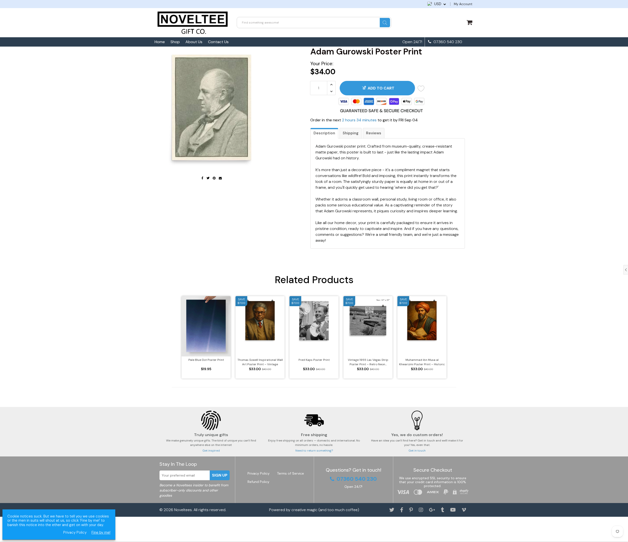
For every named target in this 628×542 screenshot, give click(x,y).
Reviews (373, 133)
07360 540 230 (447, 42)
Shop (175, 41)
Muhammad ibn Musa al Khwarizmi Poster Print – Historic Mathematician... (422, 362)
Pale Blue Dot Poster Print (206, 360)
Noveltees (183, 509)
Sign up (219, 475)
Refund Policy (258, 481)
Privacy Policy (259, 473)
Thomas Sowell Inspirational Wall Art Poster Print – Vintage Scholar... (260, 362)
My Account (463, 4)
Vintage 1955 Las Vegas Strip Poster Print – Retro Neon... (368, 362)
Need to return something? (314, 451)
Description (324, 133)
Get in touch (417, 451)
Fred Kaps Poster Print (314, 360)
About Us (193, 41)
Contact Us (218, 41)
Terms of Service (290, 473)
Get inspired (211, 451)
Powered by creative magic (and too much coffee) (314, 509)
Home (160, 41)
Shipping (350, 133)
